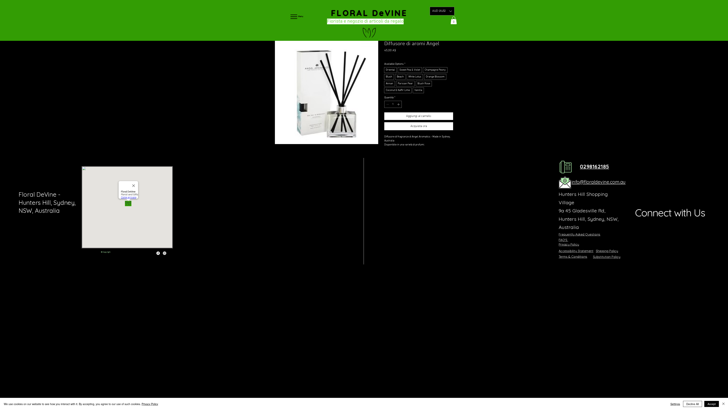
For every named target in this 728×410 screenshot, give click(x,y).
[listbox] (442, 11)
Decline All (692, 404)
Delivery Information (409, 55)
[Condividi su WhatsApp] (401, 155)
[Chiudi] (723, 404)
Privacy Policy (150, 404)
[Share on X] (408, 155)
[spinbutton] (393, 104)
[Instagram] (164, 253)
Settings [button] (675, 404)
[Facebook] (158, 253)
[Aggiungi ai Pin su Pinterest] (394, 155)
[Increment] (398, 104)
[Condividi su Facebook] (386, 155)
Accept (712, 404)
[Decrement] (387, 104)
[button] (442, 11)
